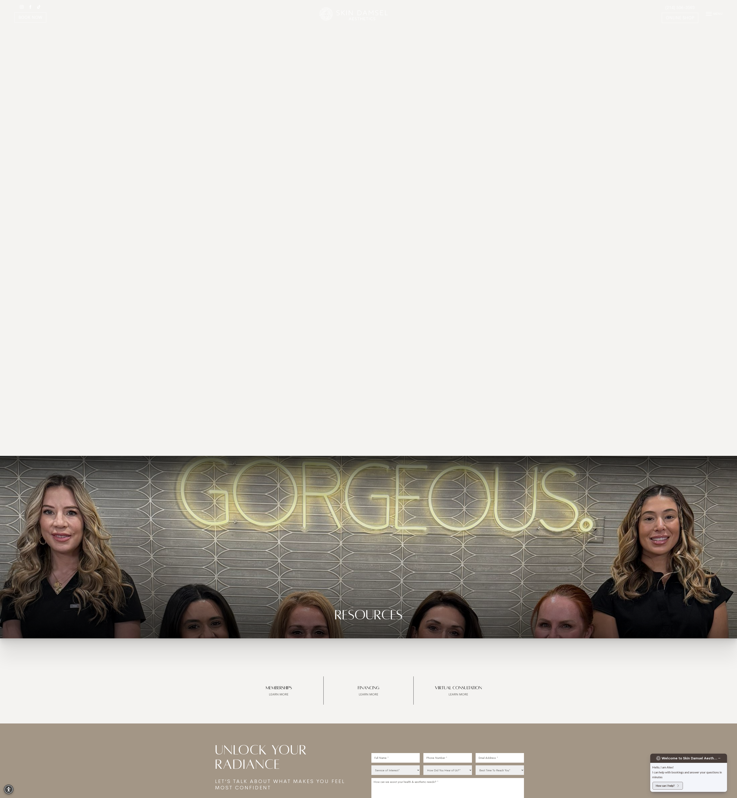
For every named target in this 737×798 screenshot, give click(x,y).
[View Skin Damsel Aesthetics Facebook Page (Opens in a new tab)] (30, 7)
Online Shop (680, 18)
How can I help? (665, 785)
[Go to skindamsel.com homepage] (354, 14)
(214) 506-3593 (680, 7)
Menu (718, 14)
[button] (709, 14)
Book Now (30, 17)
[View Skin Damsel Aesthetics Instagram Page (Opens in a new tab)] (22, 7)
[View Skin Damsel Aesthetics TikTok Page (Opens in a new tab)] (39, 7)
